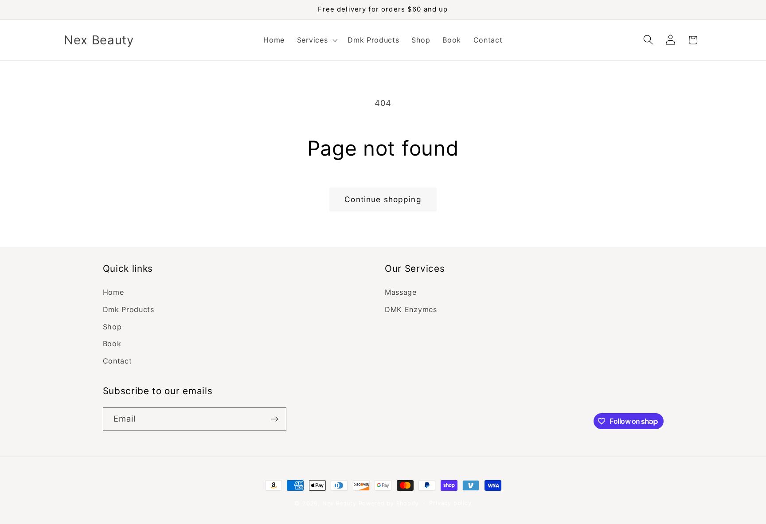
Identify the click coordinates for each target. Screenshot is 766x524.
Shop (112, 326)
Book (112, 343)
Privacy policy (450, 503)
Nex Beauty (339, 503)
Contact (117, 360)
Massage (401, 292)
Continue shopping (383, 199)
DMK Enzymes (411, 309)
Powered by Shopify (389, 503)
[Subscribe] (274, 419)
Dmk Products (128, 309)
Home (113, 292)
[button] (316, 40)
